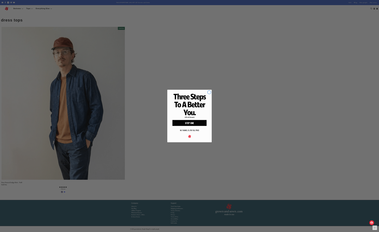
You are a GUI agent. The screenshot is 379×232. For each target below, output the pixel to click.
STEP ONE (189, 123)
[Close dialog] (209, 92)
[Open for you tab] (371, 222)
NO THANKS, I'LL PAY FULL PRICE (189, 130)
